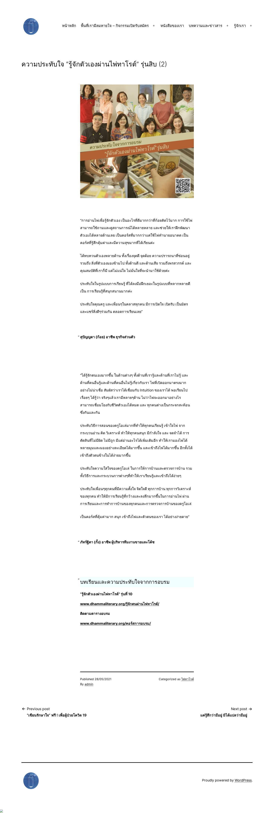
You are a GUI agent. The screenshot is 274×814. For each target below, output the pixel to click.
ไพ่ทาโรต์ (187, 679)
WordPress (243, 780)
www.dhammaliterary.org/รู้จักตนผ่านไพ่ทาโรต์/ (119, 604)
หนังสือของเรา (172, 25)
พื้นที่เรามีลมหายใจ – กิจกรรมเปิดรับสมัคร (115, 25)
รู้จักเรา (240, 25)
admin (89, 684)
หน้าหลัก (69, 25)
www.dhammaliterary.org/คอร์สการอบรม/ (115, 623)
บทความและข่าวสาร (205, 25)
